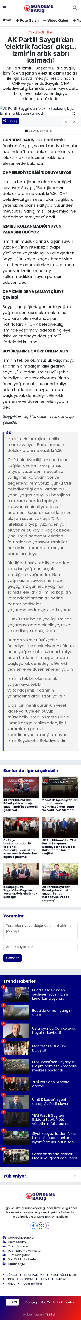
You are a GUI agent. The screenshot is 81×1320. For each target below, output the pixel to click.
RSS (14, 1302)
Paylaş (12, 121)
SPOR (10, 1279)
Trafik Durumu (18, 1246)
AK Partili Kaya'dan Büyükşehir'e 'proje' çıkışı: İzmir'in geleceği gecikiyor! (20, 805)
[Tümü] (76, 1176)
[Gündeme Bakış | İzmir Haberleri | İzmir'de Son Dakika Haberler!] (38, 7)
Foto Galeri (29, 21)
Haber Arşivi (16, 1264)
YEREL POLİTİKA (40, 32)
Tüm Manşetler (19, 1255)
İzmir (7, 20)
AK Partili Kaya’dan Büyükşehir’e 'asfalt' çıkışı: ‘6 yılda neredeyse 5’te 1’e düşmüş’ (57, 893)
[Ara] (74, 7)
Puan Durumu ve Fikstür (24, 1251)
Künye (10, 1283)
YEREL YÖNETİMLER (63, 1275)
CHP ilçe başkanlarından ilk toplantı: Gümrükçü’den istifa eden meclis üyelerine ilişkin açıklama (20, 848)
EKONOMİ (26, 1279)
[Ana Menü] (4, 7)
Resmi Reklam (32, 1283)
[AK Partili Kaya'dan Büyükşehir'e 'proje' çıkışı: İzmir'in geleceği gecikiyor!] (21, 787)
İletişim (61, 1279)
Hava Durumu (18, 1242)
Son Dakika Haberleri (22, 1259)
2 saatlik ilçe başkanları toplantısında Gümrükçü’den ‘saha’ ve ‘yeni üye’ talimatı (60, 805)
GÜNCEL (11, 1275)
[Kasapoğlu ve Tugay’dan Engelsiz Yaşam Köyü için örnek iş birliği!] (21, 873)
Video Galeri (57, 21)
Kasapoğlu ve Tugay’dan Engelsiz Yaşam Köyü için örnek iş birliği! (20, 892)
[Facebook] (33, 1225)
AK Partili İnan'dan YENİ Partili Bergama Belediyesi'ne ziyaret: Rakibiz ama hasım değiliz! (59, 846)
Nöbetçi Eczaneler (21, 1237)
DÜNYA (44, 1279)
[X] (40, 1225)
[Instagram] (48, 1225)
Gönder (12, 958)
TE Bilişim (51, 1314)
